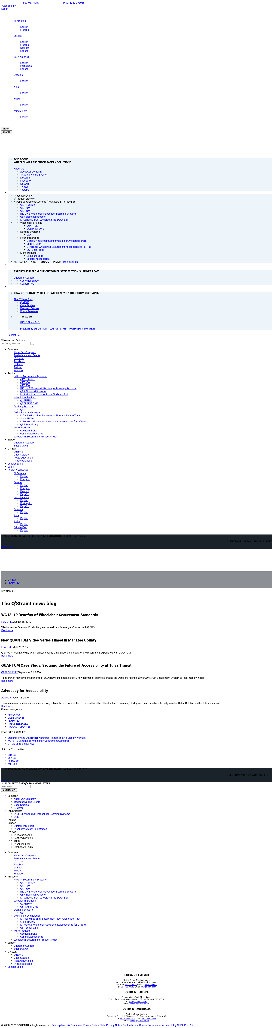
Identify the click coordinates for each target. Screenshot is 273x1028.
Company (13, 349)
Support (12, 439)
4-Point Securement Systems (30, 376)
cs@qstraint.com (148, 987)
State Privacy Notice (111, 1025)
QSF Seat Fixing (29, 424)
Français (25, 479)
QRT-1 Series (27, 379)
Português (26, 503)
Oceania (18, 509)
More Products (22, 427)
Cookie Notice (131, 1025)
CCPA (180, 1025)
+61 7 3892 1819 (149, 1018)
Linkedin (18, 364)
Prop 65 (188, 1025)
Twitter (18, 367)
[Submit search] (32, 344)
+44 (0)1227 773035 (138, 1001)
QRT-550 (25, 385)
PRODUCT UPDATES (19, 726)
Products (13, 373)
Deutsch (24, 491)
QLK (22, 409)
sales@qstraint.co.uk (139, 1004)
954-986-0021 (127, 987)
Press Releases (23, 460)
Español (24, 494)
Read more (7, 630)
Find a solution (70, 261)
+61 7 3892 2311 (127, 1018)
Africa (17, 521)
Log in (4, 8)
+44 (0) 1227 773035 (73, 2)
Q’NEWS (12, 448)
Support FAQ (21, 445)
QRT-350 (25, 382)
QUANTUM (26, 400)
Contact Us (14, 334)
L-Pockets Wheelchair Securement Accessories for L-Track (53, 421)
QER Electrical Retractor (33, 391)
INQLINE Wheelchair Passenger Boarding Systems (48, 388)
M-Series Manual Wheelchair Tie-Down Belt (44, 394)
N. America (20, 473)
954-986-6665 (151, 985)
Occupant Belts (28, 430)
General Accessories (31, 433)
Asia (16, 515)
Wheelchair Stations (25, 397)
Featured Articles (23, 457)
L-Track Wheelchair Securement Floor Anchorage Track (50, 415)
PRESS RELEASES (18, 723)
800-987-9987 (31, 2)
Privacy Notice (91, 1025)
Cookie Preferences (150, 1025)
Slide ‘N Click (27, 418)
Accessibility (9, 5)
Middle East (20, 527)
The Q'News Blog (23, 299)
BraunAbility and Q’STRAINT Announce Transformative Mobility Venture (57, 329)
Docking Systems (23, 406)
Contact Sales (15, 463)
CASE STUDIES (9, 672)
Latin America (21, 497)
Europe (18, 482)
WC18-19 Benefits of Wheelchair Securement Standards (39, 740)
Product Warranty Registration (30, 828)
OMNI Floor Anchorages (27, 412)
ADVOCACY (7, 697)
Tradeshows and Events (27, 355)
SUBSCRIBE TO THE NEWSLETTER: (26, 783)
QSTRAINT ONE (29, 403)
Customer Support (24, 277)
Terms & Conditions (71, 1025)
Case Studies (21, 454)
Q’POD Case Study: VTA (21, 743)
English (24, 476)
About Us (19, 168)
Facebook (19, 361)
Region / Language (18, 469)
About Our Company (25, 352)
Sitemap (56, 1025)
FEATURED (7, 621)
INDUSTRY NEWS (30, 322)
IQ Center (19, 358)
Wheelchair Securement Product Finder (35, 436)
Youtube (18, 370)
